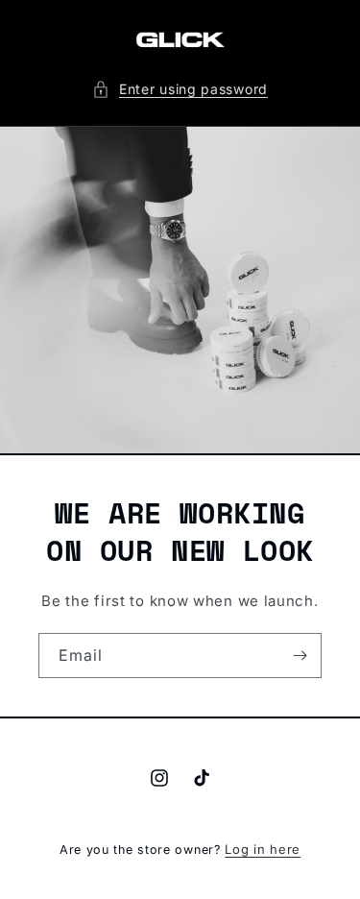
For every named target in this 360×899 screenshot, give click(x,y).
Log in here (262, 849)
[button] (180, 89)
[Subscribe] (299, 655)
